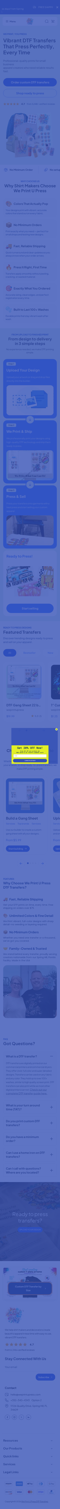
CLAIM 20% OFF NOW (30, 760)
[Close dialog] (56, 729)
